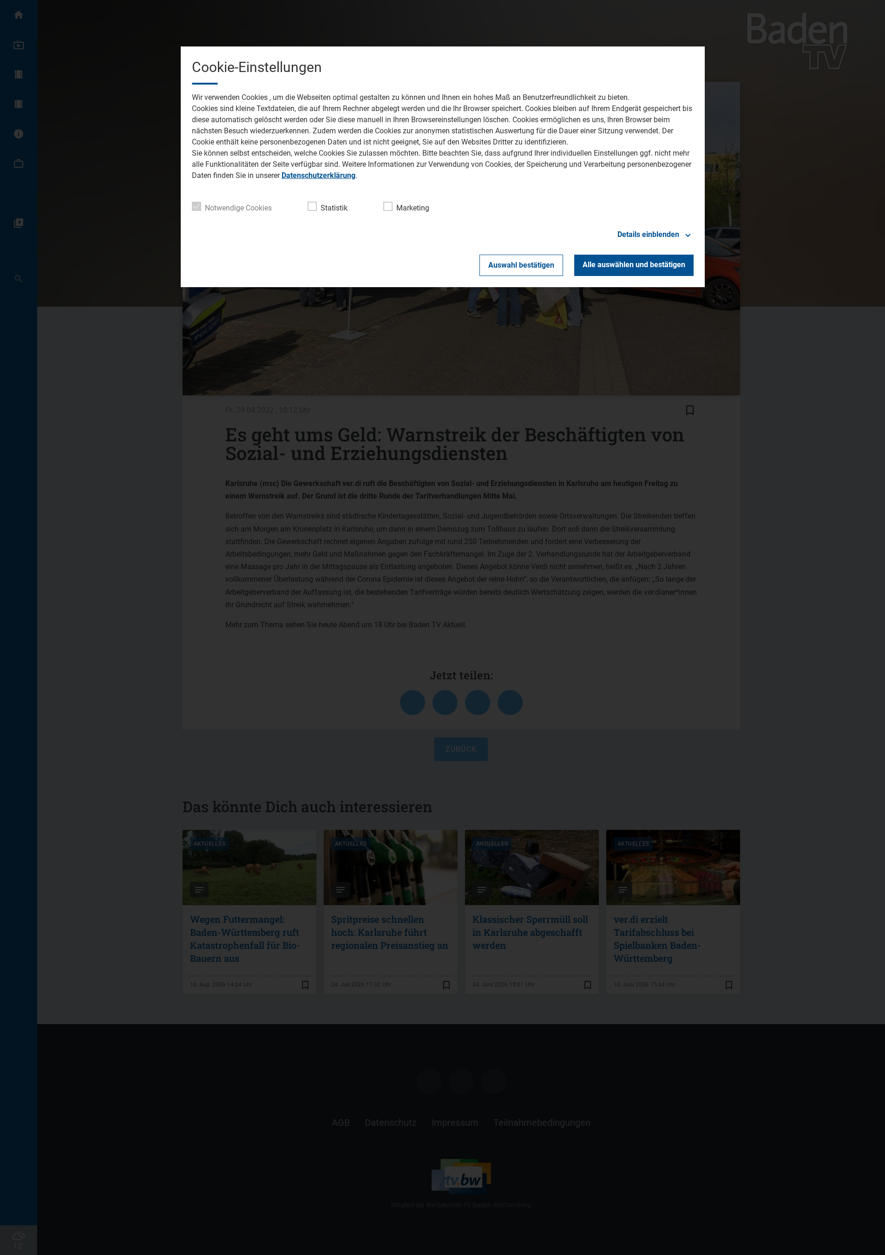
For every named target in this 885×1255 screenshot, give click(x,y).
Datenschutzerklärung (318, 175)
